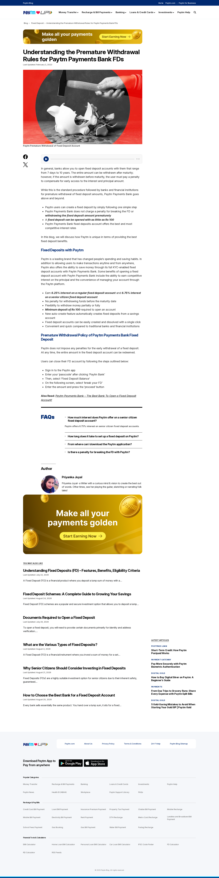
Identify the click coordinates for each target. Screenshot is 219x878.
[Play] (46, 159)
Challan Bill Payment (147, 809)
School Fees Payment (32, 827)
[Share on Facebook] (25, 156)
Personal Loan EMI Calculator (93, 844)
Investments (143, 784)
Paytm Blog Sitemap (179, 744)
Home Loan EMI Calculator (63, 844)
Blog (26, 23)
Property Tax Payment (119, 809)
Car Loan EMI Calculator (120, 844)
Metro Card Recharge (147, 817)
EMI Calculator (29, 844)
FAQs (140, 792)
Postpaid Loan (159, 646)
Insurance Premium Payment (93, 809)
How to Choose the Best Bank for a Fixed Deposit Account (69, 695)
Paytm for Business (187, 3)
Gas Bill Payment (88, 827)
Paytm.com (170, 3)
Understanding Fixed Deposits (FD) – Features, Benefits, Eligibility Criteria (81, 570)
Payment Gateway (161, 660)
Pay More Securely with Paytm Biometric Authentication (169, 665)
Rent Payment (87, 817)
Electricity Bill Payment (62, 817)
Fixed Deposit (37, 23)
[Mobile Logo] (37, 12)
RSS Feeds (57, 852)
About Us (88, 744)
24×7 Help (155, 744)
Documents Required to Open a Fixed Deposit (59, 617)
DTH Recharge (116, 817)
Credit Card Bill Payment (34, 809)
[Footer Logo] (35, 743)
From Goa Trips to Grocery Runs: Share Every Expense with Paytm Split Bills (173, 692)
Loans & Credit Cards (119, 784)
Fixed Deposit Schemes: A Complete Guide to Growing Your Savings (77, 594)
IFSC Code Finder (146, 844)
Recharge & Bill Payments (63, 784)
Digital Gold (158, 673)
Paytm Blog (28, 3)
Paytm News (28, 792)
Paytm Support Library (119, 792)
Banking (84, 784)
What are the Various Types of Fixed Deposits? (60, 644)
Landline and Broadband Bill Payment (179, 818)
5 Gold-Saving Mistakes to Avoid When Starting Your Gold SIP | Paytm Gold (173, 706)
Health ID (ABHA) (59, 792)
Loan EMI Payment (60, 809)
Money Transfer (30, 784)
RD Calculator (29, 852)
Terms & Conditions (132, 744)
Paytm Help (172, 784)
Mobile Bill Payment (31, 817)
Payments (156, 687)
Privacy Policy (108, 744)
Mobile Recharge (174, 809)
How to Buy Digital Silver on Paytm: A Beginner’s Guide (172, 679)
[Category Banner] (82, 524)
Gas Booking (57, 827)
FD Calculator (173, 844)
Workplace (85, 792)
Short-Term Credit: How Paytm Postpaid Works (169, 652)
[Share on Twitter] (25, 164)
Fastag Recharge (145, 827)
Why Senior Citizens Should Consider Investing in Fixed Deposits (74, 668)
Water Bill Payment (118, 827)
